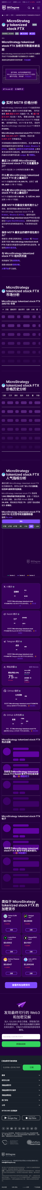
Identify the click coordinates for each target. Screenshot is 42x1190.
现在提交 (20, 658)
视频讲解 (16, 265)
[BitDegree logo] (8, 1154)
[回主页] (3, 15)
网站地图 (4, 1187)
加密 (7, 15)
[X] (3, 1128)
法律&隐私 (14, 1187)
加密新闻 (16, 260)
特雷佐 (32, 155)
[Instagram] (27, 1128)
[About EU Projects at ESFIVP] (10, 1141)
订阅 (31, 1067)
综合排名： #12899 (7, 33)
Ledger (23, 155)
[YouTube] (11, 1128)
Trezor (35, 239)
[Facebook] (15, 1128)
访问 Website (33, 667)
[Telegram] (7, 1128)
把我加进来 (21, 1044)
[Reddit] (31, 1128)
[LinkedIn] (19, 1128)
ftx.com (9, 517)
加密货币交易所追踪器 (25, 149)
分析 (11, 930)
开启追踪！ (28, 60)
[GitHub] (35, 1128)
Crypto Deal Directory (14, 221)
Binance (34, 146)
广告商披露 (37, 1187)
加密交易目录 (10, 248)
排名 (12, 15)
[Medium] (23, 1128)
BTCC (4, 149)
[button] (33, 8)
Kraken (27, 146)
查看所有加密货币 (21, 985)
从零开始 (5, 269)
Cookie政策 (26, 1187)
